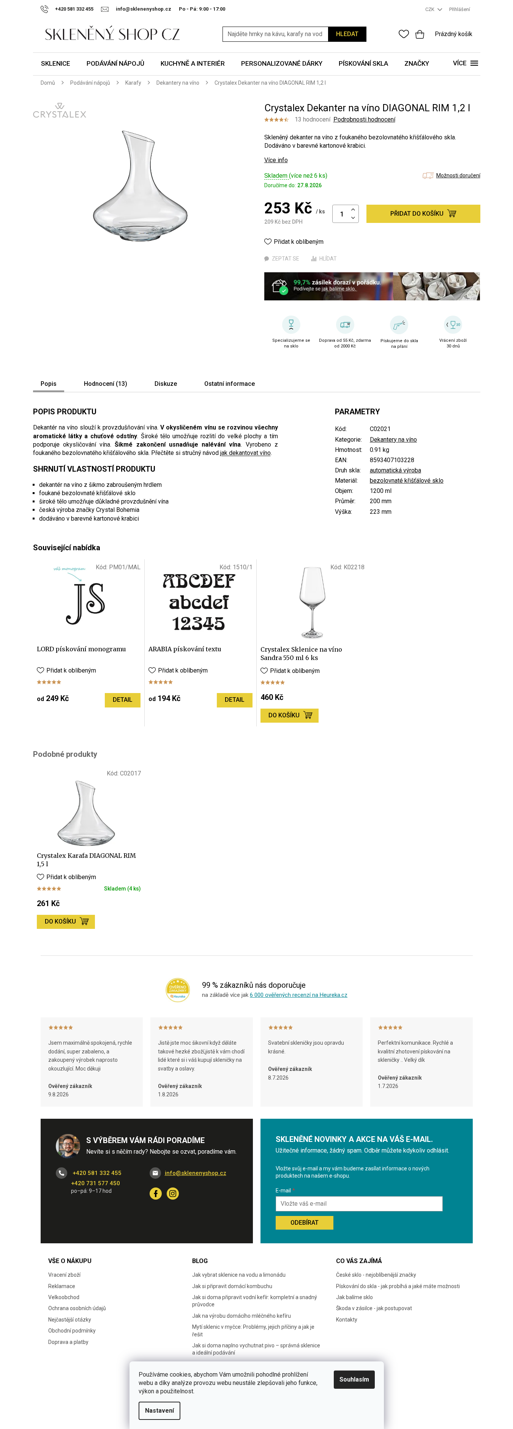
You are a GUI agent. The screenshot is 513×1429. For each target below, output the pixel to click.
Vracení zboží (64, 1275)
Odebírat (304, 1222)
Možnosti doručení (458, 175)
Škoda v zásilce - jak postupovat (374, 1308)
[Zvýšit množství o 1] (353, 209)
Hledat (347, 34)
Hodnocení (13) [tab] (105, 383)
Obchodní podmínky (72, 1331)
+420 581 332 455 (96, 1173)
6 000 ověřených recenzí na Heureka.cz (298, 995)
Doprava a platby (68, 1342)
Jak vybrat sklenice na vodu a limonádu (239, 1275)
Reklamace (61, 1286)
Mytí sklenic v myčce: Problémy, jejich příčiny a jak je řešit (253, 1330)
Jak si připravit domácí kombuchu (232, 1286)
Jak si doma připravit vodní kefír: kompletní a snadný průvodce (254, 1300)
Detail (123, 699)
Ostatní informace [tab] (229, 383)
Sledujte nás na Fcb (156, 1193)
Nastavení (159, 1410)
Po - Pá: (202, 9)
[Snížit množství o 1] (353, 218)
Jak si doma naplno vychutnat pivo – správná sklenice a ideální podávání (256, 1349)
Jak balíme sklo (354, 1297)
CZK (430, 9)
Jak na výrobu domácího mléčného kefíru (241, 1316)
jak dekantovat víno (245, 452)
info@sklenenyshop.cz (195, 1173)
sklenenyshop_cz (173, 1193)
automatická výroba (395, 470)
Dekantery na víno (393, 439)
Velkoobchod (63, 1297)
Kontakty (346, 1320)
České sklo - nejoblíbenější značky (376, 1275)
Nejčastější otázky (69, 1320)
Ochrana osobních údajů (77, 1308)
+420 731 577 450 (95, 1183)
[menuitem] (55, 64)
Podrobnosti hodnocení (364, 119)
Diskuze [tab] (166, 383)
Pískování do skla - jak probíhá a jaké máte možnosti (398, 1286)
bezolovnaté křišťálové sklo (407, 480)
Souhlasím (354, 1379)
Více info (276, 160)
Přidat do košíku (417, 213)
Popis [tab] (49, 383)
